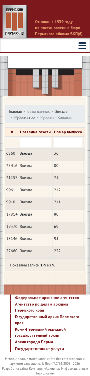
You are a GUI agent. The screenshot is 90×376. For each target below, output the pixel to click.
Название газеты (35, 131)
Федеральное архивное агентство (47, 297)
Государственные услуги (39, 348)
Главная (15, 111)
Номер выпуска (68, 131)
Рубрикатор (24, 117)
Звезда (61, 111)
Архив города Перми (34, 341)
